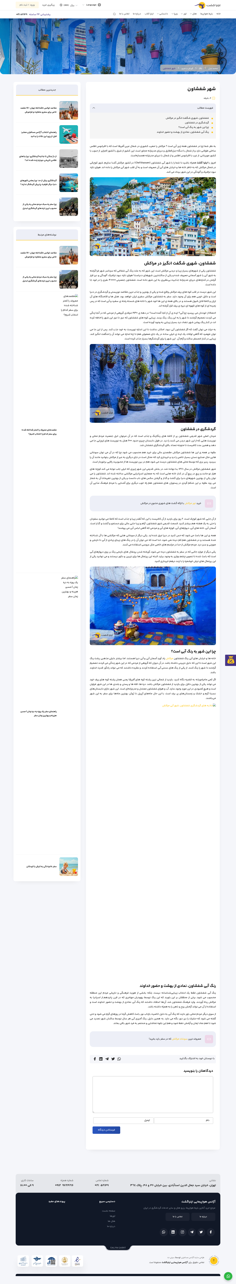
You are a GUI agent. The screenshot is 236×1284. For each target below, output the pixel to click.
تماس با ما (124, 14)
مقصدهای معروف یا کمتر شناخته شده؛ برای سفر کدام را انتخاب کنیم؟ (39, 432)
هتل (194, 14)
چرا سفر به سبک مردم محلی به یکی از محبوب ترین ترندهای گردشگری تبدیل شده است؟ (39, 207)
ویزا (176, 14)
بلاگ (200, 68)
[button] (67, 4)
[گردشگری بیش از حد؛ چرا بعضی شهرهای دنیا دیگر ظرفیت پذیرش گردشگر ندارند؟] (68, 182)
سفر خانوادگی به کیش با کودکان (41, 866)
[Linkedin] (173, 1232)
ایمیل (147, 1121)
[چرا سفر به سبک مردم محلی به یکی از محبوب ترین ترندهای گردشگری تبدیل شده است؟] (68, 206)
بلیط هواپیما (206, 14)
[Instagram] (182, 1232)
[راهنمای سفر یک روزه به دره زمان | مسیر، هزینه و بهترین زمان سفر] (68, 714)
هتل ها (111, 1221)
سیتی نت (171, 1257)
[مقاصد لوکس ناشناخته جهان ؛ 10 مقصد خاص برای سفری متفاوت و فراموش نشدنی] (68, 110)
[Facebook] (211, 1232)
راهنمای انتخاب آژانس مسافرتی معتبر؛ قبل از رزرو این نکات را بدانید (39, 134)
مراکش (169, 659)
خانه (218, 14)
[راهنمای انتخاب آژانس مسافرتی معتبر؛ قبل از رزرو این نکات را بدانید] (68, 134)
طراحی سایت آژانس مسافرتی (192, 1257)
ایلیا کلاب (149, 14)
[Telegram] (192, 1232)
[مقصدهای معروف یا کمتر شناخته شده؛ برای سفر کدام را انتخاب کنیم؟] (68, 432)
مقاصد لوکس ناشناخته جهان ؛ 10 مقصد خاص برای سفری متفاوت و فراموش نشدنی (38, 110)
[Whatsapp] (164, 1232)
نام (207, 1121)
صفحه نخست (108, 1211)
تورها (112, 1216)
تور (185, 14)
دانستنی (163, 14)
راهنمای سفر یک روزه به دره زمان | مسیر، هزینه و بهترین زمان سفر (38, 713)
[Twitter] (201, 1232)
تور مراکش (190, 503)
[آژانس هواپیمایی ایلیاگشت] (203, 6)
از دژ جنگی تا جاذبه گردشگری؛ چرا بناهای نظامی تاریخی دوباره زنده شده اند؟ (38, 158)
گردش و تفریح (187, 68)
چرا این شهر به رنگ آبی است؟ (193, 127)
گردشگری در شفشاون (197, 123)
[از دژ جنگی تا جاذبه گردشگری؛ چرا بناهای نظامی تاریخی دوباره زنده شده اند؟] (68, 158)
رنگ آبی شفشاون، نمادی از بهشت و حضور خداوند (183, 132)
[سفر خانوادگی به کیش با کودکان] (68, 866)
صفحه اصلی (213, 68)
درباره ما (137, 14)
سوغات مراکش (180, 1039)
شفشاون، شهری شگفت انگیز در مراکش (187, 118)
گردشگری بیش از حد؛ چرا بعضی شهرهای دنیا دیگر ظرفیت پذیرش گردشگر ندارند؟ (38, 182)
